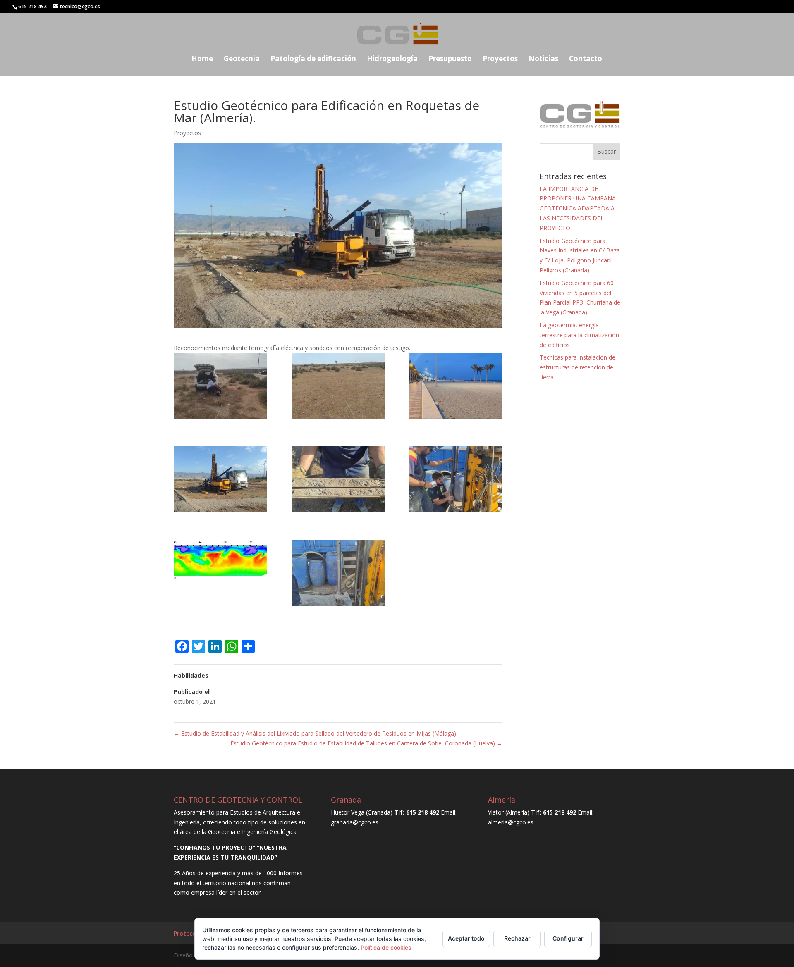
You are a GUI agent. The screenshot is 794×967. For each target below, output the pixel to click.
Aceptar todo (466, 938)
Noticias (543, 59)
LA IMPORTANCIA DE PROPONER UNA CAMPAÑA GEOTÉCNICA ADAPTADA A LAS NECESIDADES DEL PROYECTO (578, 208)
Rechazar (517, 938)
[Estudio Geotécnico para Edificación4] (220, 480)
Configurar (568, 938)
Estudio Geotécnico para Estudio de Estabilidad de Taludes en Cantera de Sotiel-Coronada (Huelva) (366, 743)
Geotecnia (242, 59)
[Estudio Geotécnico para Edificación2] (338, 387)
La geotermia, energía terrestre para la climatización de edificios (579, 335)
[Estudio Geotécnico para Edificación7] (220, 562)
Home (202, 59)
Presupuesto (450, 59)
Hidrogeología (392, 59)
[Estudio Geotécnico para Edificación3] (455, 387)
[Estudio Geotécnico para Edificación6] (455, 480)
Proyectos (500, 59)
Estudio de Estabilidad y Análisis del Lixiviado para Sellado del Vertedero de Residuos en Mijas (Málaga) (315, 733)
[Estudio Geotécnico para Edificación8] (338, 574)
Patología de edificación (313, 59)
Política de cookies (386, 947)
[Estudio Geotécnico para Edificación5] (338, 480)
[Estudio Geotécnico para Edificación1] (220, 387)
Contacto (585, 59)
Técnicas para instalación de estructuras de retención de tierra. (577, 367)
